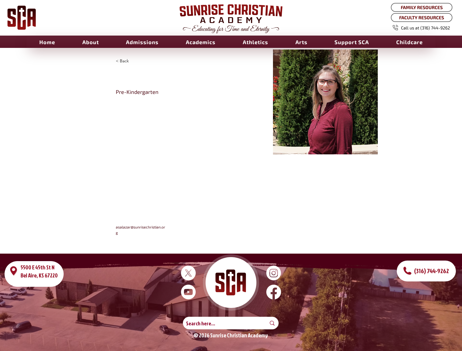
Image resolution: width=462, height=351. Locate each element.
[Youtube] (188, 292)
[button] (90, 42)
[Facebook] (273, 292)
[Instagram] (273, 273)
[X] (188, 273)
